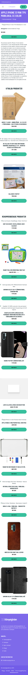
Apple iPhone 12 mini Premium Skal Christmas (14, 423)
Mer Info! (14, 37)
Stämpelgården (7, 639)
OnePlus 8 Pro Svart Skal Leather (14, 552)
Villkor (12, 670)
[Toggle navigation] (3, 6)
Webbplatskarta (14, 672)
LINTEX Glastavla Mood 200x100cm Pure (14, 405)
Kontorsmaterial (7, 19)
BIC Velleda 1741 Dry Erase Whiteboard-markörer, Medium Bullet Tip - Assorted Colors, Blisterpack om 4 (14, 145)
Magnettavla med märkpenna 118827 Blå (14, 270)
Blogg (5, 648)
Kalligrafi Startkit (14, 194)
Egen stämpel (7, 645)
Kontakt (8, 670)
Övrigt (14, 19)
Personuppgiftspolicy (20, 670)
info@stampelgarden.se (6, 2)
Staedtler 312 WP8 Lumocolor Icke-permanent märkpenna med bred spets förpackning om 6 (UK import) (14, 314)
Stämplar (6, 642)
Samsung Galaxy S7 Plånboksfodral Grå (14, 596)
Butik (23, 7)
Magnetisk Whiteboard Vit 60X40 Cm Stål (14, 467)
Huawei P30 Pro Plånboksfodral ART (14, 361)
